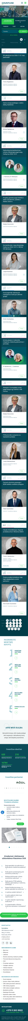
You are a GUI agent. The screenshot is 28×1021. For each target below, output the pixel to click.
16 (12, 629)
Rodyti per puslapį (14, 42)
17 (15, 629)
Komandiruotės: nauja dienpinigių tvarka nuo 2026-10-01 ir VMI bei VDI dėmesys (13, 247)
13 (17, 626)
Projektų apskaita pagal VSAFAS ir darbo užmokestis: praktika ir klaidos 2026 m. (13, 199)
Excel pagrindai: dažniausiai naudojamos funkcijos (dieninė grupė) (12, 294)
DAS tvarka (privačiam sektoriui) (11, 983)
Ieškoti (24, 31)
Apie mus (5, 950)
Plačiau (21, 91)
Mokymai (5, 952)
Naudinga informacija (8, 992)
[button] (5, 788)
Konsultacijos (6, 972)
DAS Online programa (9, 986)
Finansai (5, 26)
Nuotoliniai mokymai (8, 970)
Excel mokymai (7, 979)
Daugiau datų (6, 565)
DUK (4, 961)
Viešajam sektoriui (8, 965)
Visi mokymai (8, 20)
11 (10, 626)
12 (13, 626)
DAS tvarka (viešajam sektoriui (11, 988)
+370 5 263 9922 (6, 939)
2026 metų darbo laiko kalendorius (12, 996)
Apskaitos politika (8, 990)
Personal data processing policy (12, 959)
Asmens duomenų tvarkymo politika (13, 957)
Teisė (14, 26)
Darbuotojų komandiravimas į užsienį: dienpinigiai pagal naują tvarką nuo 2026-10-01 (12, 152)
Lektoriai (5, 954)
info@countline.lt (6, 937)
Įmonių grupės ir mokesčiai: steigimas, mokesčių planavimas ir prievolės (13, 342)
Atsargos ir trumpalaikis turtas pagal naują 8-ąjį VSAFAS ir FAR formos (12, 389)
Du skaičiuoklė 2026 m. (9, 999)
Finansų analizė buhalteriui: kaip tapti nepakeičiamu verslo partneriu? (12, 579)
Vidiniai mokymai (7, 967)
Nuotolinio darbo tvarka (9, 994)
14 (20, 626)
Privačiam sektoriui (8, 963)
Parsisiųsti (20, 823)
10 (7, 626)
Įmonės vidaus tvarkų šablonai (11, 981)
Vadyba (22, 26)
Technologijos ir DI (20, 21)
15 (9, 629)
